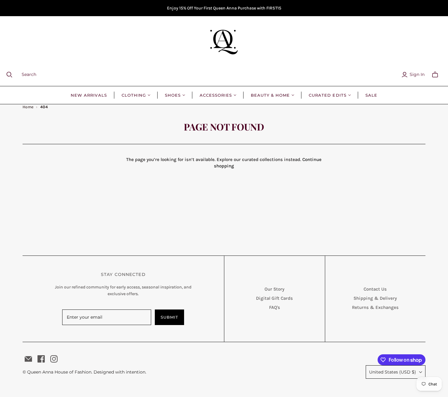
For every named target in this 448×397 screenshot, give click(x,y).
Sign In (417, 74)
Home (28, 107)
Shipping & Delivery (375, 298)
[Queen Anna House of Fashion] (224, 42)
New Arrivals (89, 95)
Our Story (274, 289)
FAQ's (274, 307)
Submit (169, 317)
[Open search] (13, 74)
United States (392, 372)
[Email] (28, 359)
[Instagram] (54, 359)
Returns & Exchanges (375, 307)
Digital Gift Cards (274, 298)
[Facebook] (41, 359)
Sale (371, 95)
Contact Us (375, 289)
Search (29, 74)
